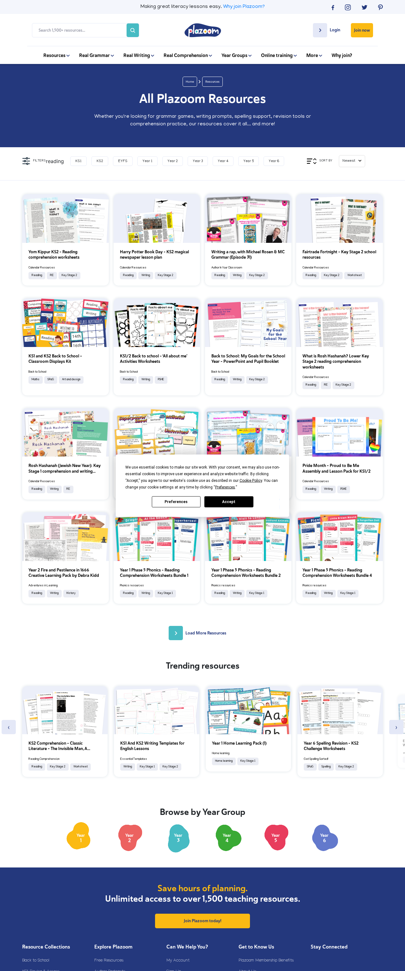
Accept (228, 502)
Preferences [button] (225, 487)
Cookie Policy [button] (251, 480)
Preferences (176, 502)
